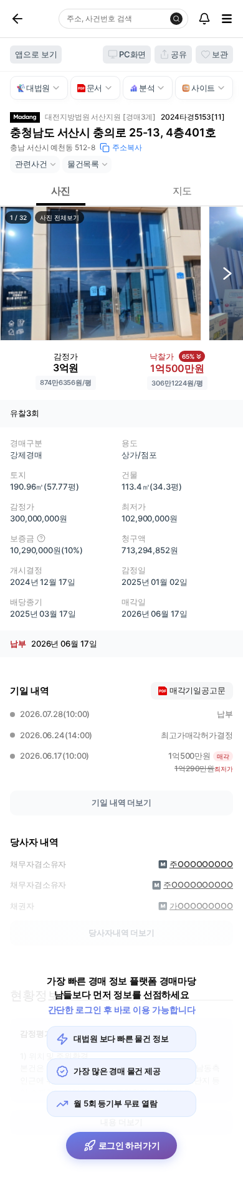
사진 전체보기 (59, 217)
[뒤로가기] (32, 18)
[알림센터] (204, 18)
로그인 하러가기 (129, 1145)
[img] (41, 538)
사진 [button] (61, 190)
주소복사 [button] (127, 147)
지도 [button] (183, 190)
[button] (101, 273)
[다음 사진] (227, 273)
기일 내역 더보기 (121, 802)
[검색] (176, 18)
